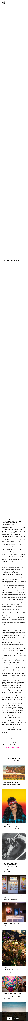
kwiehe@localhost (6, 747)
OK (9, 1018)
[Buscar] (21, 2)
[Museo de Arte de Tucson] (11, 2)
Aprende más (17, 1018)
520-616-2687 (15, 747)
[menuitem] (21, 2)
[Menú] (24, 2)
